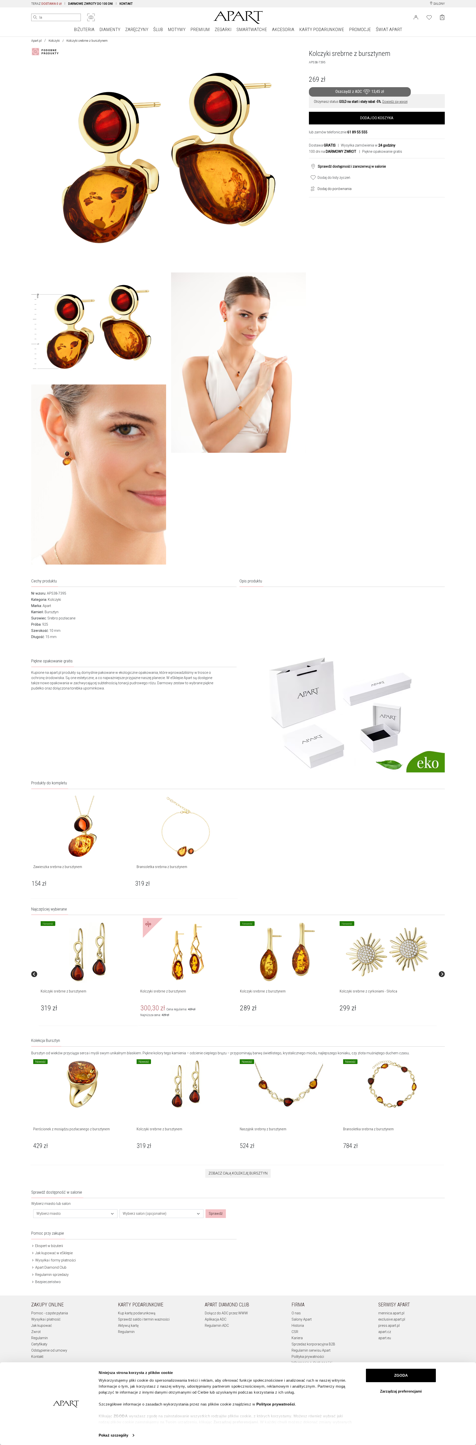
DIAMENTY (109, 29)
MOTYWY (176, 29)
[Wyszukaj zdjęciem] (91, 17)
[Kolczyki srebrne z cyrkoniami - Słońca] (387, 952)
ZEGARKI (223, 29)
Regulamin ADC (217, 1326)
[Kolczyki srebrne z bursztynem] (88, 952)
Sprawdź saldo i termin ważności (144, 1319)
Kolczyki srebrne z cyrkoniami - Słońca (368, 991)
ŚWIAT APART (389, 29)
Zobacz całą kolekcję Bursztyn (238, 1173)
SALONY (439, 3)
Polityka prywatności (308, 1357)
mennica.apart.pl (391, 1313)
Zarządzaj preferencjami (401, 1391)
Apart (47, 606)
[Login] (416, 17)
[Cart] (442, 17)
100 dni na (332, 151)
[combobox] (75, 1213)
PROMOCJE (360, 29)
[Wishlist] (429, 17)
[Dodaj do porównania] (311, 188)
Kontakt (37, 1357)
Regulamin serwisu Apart (311, 1350)
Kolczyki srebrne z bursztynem (63, 991)
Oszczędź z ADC (359, 91)
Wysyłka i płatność (45, 1319)
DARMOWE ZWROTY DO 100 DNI (90, 3)
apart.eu (384, 1338)
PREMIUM (200, 29)
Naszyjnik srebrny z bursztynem (263, 1129)
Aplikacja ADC (215, 1319)
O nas (296, 1313)
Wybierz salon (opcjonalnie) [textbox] (144, 1214)
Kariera (297, 1338)
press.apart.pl (389, 1326)
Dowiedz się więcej (395, 102)
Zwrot (36, 1332)
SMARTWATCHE (252, 29)
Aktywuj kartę (128, 1326)
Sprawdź (216, 1214)
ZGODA (401, 1375)
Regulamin (39, 1338)
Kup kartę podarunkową (136, 1313)
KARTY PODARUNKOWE (321, 29)
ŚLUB (158, 29)
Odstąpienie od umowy (49, 1350)
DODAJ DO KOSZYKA (376, 118)
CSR (295, 1332)
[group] (88, 974)
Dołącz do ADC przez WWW (226, 1313)
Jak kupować (41, 1326)
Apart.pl (36, 40)
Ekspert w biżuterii (48, 1246)
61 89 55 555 (357, 132)
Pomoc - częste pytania (49, 1313)
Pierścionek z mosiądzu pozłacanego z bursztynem (71, 1129)
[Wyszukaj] (35, 17)
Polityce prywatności (275, 1404)
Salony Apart (302, 1319)
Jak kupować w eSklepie (53, 1253)
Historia (298, 1326)
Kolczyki (54, 40)
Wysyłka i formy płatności (55, 1260)
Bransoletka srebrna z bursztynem (368, 1129)
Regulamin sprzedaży (51, 1275)
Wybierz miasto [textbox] (48, 1214)
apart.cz (384, 1332)
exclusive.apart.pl (391, 1319)
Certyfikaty (39, 1344)
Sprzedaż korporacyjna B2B (313, 1344)
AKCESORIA (283, 29)
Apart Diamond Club (50, 1267)
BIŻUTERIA (84, 29)
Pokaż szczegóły (113, 1435)
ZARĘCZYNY (136, 29)
